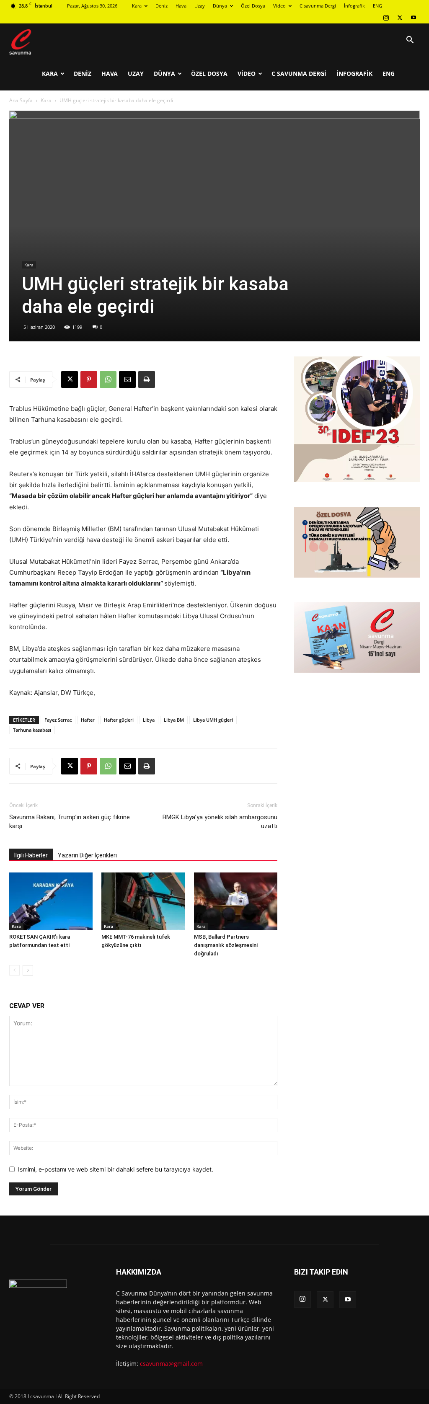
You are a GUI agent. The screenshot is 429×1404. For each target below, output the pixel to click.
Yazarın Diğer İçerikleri (87, 855)
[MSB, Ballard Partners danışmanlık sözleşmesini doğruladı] (235, 901)
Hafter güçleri (119, 720)
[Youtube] (413, 17)
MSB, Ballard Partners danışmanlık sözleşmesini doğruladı (226, 945)
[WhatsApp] (108, 379)
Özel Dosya (253, 6)
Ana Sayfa (21, 100)
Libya (149, 720)
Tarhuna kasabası (32, 730)
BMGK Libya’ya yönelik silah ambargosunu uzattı (220, 821)
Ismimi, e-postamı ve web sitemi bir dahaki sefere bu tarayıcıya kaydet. (115, 1169)
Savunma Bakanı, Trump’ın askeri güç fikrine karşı (69, 821)
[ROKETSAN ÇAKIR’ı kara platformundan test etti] (51, 901)
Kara (137, 6)
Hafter (88, 720)
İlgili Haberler (31, 855)
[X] (399, 17)
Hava (181, 6)
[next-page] (28, 970)
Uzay (199, 6)
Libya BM (174, 720)
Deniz (161, 6)
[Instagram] (386, 17)
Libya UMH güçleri (213, 720)
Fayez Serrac (58, 720)
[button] (410, 41)
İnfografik (354, 6)
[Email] (127, 379)
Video (279, 6)
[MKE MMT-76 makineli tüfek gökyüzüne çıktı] (143, 901)
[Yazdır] (146, 379)
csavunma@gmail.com (171, 1364)
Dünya (220, 6)
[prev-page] (14, 970)
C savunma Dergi (318, 6)
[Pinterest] (88, 379)
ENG (377, 6)
